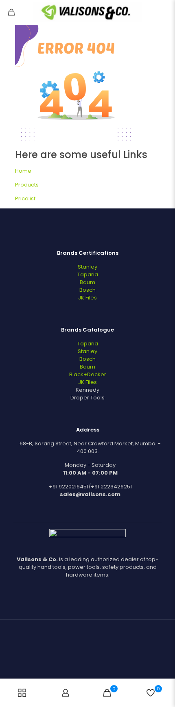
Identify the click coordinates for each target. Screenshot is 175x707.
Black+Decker (87, 374)
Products (27, 185)
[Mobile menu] (164, 12)
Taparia (87, 274)
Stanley (87, 267)
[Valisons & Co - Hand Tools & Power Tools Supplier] (87, 12)
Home (23, 171)
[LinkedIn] (93, 666)
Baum (87, 282)
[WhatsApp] (82, 666)
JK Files (87, 297)
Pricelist (25, 198)
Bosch (87, 290)
